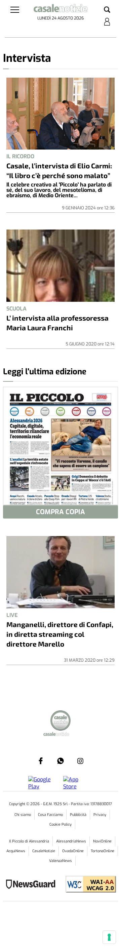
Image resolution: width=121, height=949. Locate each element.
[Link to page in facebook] (40, 761)
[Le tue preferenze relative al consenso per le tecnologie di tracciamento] (109, 937)
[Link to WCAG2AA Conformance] (88, 885)
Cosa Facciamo (50, 814)
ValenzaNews (60, 860)
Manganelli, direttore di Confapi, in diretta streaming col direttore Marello (59, 634)
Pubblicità (78, 814)
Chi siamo (22, 814)
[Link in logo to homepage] (60, 9)
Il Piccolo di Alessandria (29, 841)
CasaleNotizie (43, 851)
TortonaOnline (102, 851)
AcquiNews (15, 851)
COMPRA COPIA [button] (60, 512)
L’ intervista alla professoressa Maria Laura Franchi (57, 323)
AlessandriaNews (71, 841)
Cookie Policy (60, 824)
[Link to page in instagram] (80, 761)
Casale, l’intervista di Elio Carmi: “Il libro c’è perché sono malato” (59, 170)
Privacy (99, 814)
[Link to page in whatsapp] (60, 761)
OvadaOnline (73, 851)
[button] (107, 10)
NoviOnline (102, 841)
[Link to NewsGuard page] (33, 885)
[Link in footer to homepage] (60, 721)
